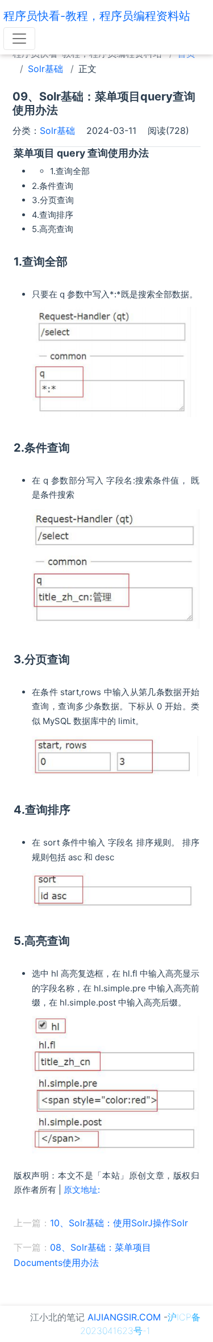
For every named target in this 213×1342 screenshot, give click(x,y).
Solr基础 (45, 68)
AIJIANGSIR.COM (124, 1317)
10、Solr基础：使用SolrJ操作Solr (119, 1223)
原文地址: (82, 1189)
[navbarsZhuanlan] (19, 38)
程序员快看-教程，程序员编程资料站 (96, 16)
